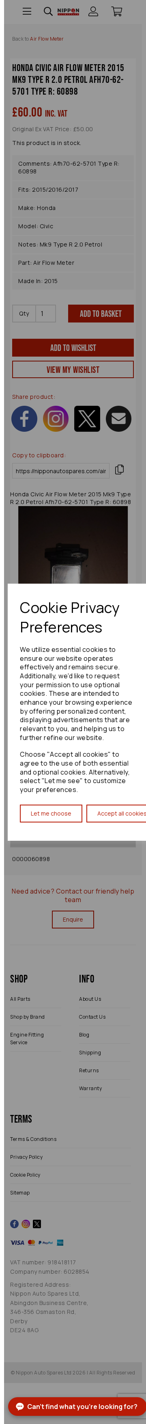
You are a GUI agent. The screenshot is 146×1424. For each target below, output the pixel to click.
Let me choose (51, 813)
